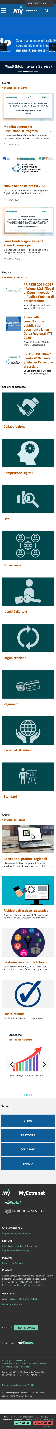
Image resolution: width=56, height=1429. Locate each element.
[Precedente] (3, 47)
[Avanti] (44, 1064)
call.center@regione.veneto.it (22, 1299)
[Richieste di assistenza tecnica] (28, 890)
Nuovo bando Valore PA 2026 (25, 185)
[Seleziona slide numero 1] (25, 71)
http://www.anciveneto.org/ (15, 1250)
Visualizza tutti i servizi (13, 819)
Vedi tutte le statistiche (20, 1039)
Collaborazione (14, 426)
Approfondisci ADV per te (28, 66)
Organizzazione (15, 657)
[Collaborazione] (28, 406)
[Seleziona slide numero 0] (20, 71)
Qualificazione (14, 1013)
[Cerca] (46, 10)
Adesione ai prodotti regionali (25, 858)
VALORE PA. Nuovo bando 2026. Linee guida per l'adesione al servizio (38, 360)
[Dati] (28, 499)
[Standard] (28, 776)
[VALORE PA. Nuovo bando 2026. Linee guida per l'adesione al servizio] (15, 361)
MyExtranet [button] (32, 1193)
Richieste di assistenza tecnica (26, 910)
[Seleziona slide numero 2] (30, 71)
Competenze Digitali (18, 472)
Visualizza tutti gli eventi (14, 87)
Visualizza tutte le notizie (14, 277)
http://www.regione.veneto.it (16, 1233)
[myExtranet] (26, 1343)
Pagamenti (12, 704)
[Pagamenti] (28, 684)
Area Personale (26, 1327)
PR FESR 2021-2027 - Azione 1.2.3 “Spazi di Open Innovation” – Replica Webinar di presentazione (39, 292)
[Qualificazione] (28, 994)
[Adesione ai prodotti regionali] (28, 839)
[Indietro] (11, 1064)
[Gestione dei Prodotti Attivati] (28, 942)
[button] (3, 10)
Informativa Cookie (10, 1366)
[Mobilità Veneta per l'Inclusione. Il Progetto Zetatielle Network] (28, 107)
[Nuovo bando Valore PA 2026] (28, 166)
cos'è (12, 1343)
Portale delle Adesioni (12, 1263)
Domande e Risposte (12, 1304)
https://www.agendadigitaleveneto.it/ (20, 1246)
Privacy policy (48, 1419)
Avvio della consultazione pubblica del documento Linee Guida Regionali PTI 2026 (38, 327)
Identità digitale (15, 611)
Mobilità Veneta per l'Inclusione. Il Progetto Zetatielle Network (21, 130)
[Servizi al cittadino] (28, 730)
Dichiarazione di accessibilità (14, 1363)
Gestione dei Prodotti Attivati (25, 962)
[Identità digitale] (28, 591)
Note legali (25, 1366)
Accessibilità (19, 1360)
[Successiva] (52, 47)
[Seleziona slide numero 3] (36, 71)
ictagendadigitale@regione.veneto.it (24, 1285)
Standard (10, 796)
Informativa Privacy (37, 1363)
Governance (12, 565)
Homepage (6, 1360)
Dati (7, 518)
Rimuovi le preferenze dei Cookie (18, 1385)
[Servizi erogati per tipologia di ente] (28, 1059)
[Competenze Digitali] (28, 453)
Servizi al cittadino (17, 750)
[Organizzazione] (28, 638)
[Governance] (28, 545)
